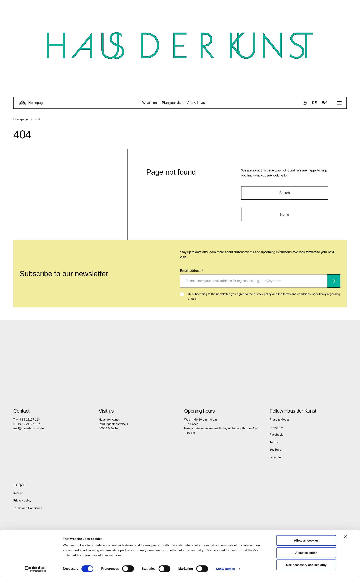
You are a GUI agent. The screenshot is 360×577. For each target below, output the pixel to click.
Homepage (20, 119)
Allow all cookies (306, 540)
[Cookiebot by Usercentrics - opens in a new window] (35, 569)
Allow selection (306, 552)
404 (37, 119)
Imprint (17, 493)
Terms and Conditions (27, 508)
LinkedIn (275, 457)
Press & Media (279, 419)
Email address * (191, 270)
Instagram (276, 427)
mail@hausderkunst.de (28, 428)
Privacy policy (22, 500)
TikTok (274, 442)
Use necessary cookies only (306, 565)
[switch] (128, 568)
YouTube (275, 449)
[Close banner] (345, 536)
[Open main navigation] (339, 102)
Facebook (276, 434)
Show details (225, 569)
